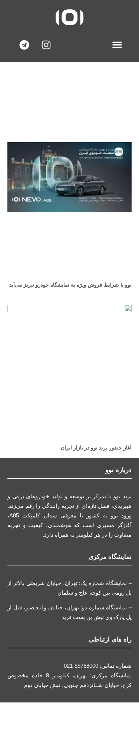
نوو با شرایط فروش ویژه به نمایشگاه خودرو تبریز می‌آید (70, 285)
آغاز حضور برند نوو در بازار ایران (96, 448)
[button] (117, 44)
